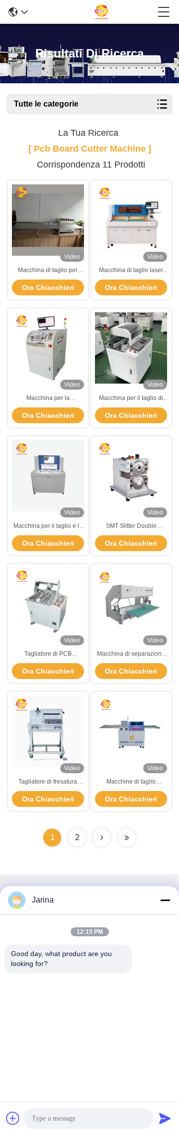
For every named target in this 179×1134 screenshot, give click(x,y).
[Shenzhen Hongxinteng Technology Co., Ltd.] (93, 11)
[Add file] (13, 1118)
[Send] (165, 1118)
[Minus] (165, 900)
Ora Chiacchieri (48, 287)
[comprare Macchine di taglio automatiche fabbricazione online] (131, 731)
